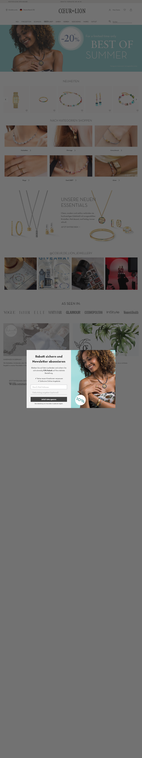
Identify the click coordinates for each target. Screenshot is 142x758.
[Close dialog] (113, 352)
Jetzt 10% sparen (48, 399)
